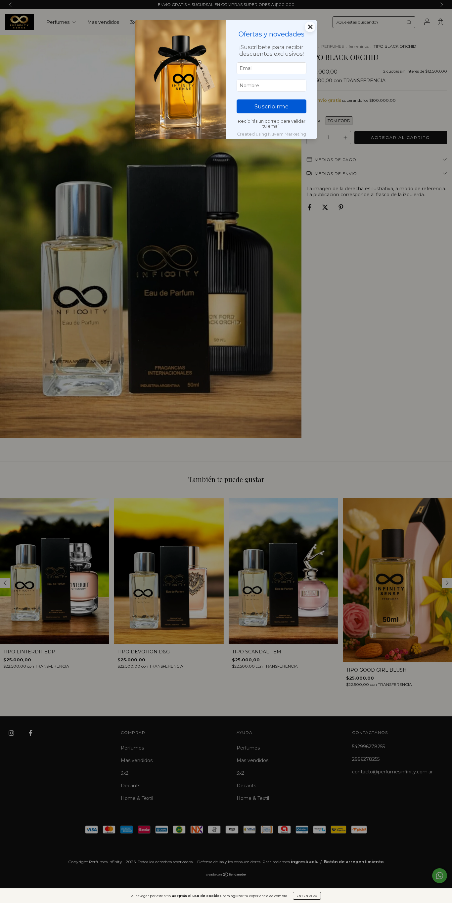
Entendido (306, 895)
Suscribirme (271, 106)
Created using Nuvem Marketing (271, 134)
